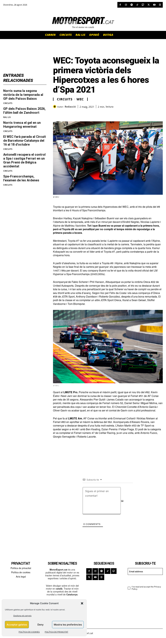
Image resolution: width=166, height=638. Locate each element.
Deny (40, 624)
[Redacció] (55, 106)
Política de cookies (20, 572)
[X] (148, 5)
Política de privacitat (21, 568)
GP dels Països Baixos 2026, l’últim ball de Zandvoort (24, 111)
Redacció (70, 106)
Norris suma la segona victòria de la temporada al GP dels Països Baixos (23, 95)
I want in (143, 579)
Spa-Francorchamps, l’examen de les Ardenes (21, 178)
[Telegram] (93, 113)
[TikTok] (137, 5)
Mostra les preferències (68, 624)
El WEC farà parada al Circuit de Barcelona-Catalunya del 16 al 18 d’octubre (24, 140)
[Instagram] (126, 5)
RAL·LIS (7, 117)
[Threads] (160, 5)
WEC (80, 99)
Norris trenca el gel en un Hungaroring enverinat (22, 125)
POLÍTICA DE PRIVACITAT (56, 632)
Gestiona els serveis (22, 615)
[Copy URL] (86, 113)
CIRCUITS (7, 103)
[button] (82, 603)
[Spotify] (131, 5)
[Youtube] (154, 5)
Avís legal (21, 576)
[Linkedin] (78, 113)
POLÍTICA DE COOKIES (29, 632)
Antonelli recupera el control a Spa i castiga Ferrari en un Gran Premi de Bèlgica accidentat (24, 160)
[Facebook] (120, 5)
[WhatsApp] (63, 113)
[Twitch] (143, 5)
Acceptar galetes (17, 624)
